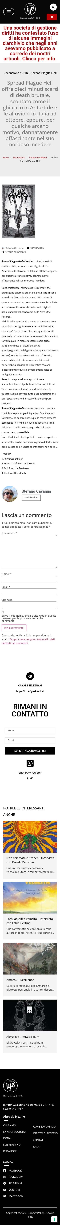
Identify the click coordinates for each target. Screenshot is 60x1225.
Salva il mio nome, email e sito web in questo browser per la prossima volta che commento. (29, 618)
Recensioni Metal (38, 157)
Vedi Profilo (31, 497)
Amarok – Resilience (20, 980)
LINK (30, 778)
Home (6, 157)
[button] (8, 11)
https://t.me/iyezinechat (30, 691)
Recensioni (18, 157)
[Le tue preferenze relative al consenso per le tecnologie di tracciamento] (54, 1219)
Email (6, 587)
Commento (9, 533)
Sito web (7, 599)
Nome (6, 574)
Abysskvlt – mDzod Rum (22, 1037)
